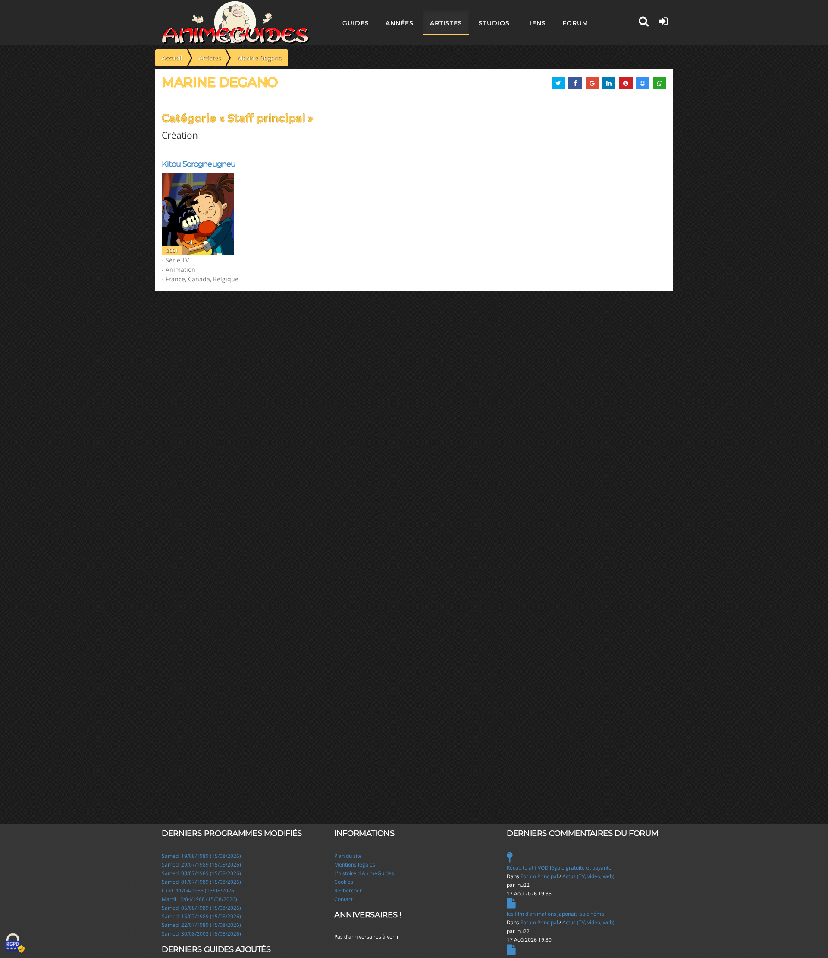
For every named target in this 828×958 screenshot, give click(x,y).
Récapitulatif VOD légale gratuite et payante (559, 867)
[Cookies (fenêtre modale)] (15, 943)
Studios (494, 23)
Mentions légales (354, 864)
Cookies (343, 882)
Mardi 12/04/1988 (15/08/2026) (199, 899)
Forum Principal (539, 876)
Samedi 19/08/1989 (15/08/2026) (201, 856)
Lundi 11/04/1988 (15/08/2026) (199, 890)
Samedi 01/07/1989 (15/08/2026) (201, 882)
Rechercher (348, 890)
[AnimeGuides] (236, 22)
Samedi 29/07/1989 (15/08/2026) (201, 864)
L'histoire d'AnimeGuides (364, 873)
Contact (343, 899)
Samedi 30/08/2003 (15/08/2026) (201, 933)
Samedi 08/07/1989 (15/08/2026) (201, 873)
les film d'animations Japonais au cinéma (555, 913)
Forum (575, 23)
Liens (536, 23)
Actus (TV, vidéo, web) (588, 876)
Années (400, 23)
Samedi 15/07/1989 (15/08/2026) (201, 916)
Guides (355, 23)
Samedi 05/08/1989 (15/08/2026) (201, 907)
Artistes (446, 23)
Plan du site (348, 856)
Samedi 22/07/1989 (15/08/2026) (201, 925)
